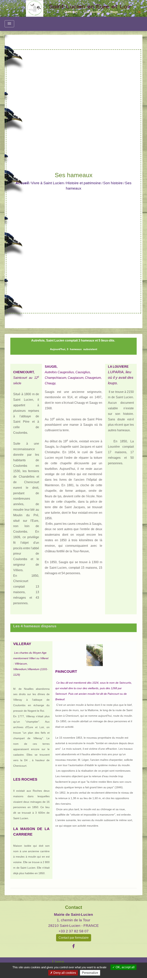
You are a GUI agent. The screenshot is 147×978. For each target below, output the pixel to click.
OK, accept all (125, 967)
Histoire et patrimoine (83, 183)
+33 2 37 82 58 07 (74, 931)
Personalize (90, 972)
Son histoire (113, 183)
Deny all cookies (64, 972)
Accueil (22, 183)
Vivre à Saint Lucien (47, 183)
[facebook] (73, 946)
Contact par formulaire (74, 937)
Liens (58, 961)
